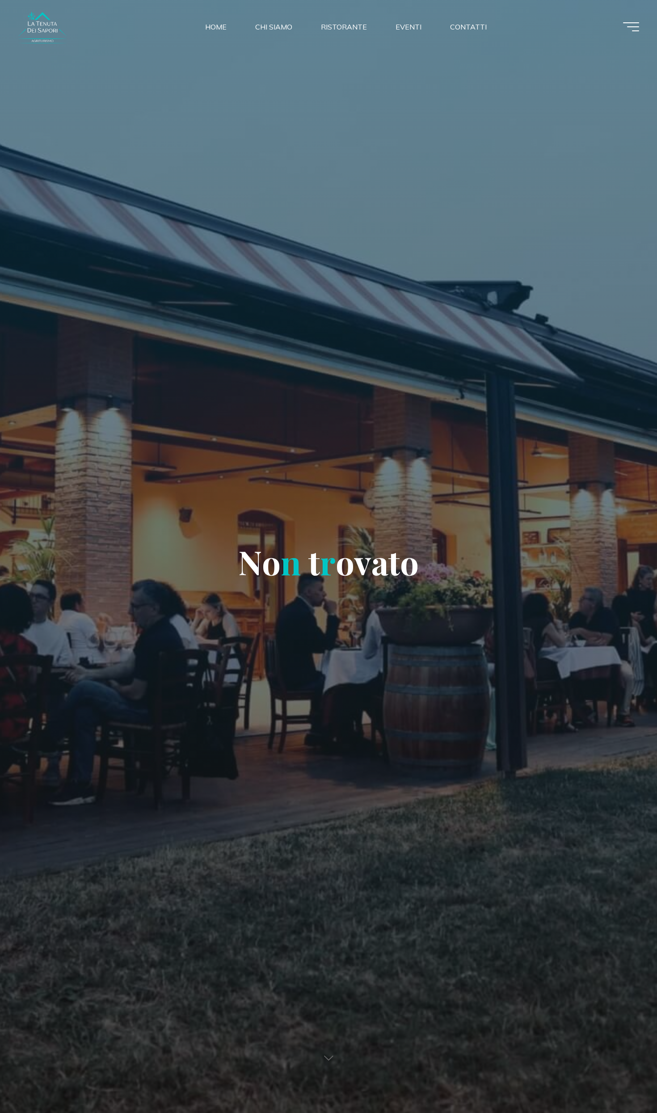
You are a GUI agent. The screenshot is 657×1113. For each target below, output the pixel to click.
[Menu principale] (631, 26)
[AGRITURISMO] (73, 26)
